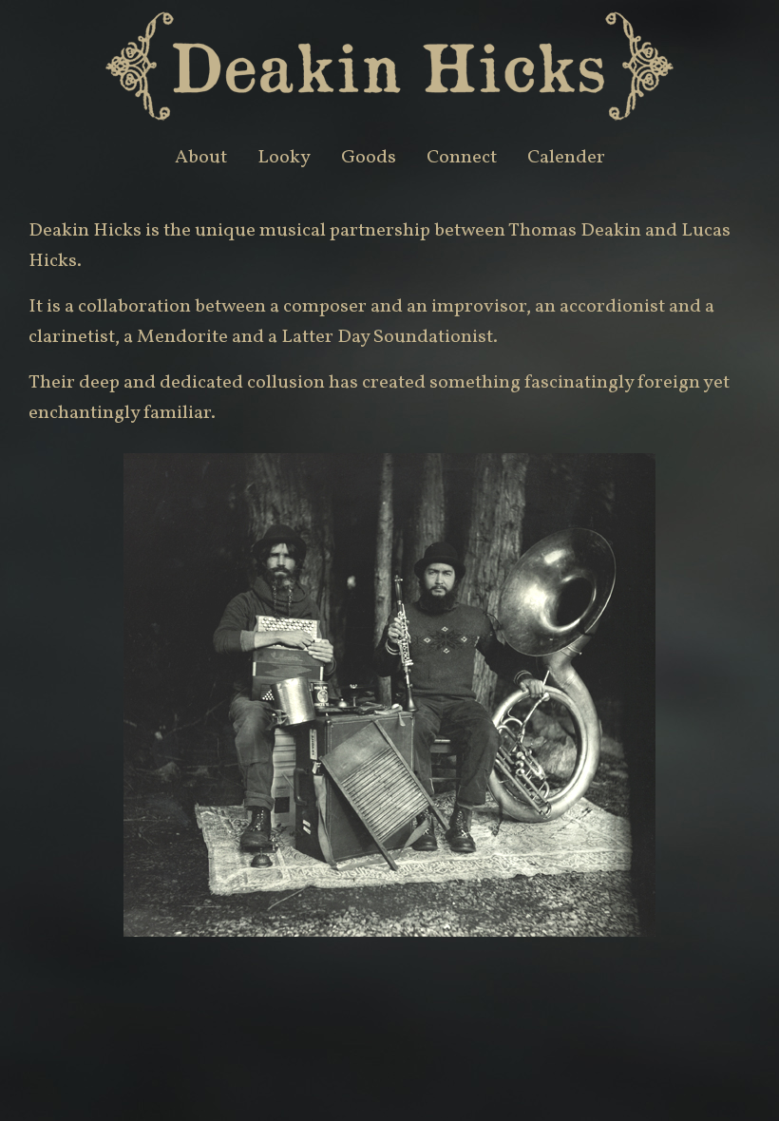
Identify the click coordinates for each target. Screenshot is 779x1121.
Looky (284, 157)
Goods (368, 157)
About (201, 157)
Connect (462, 157)
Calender (566, 157)
